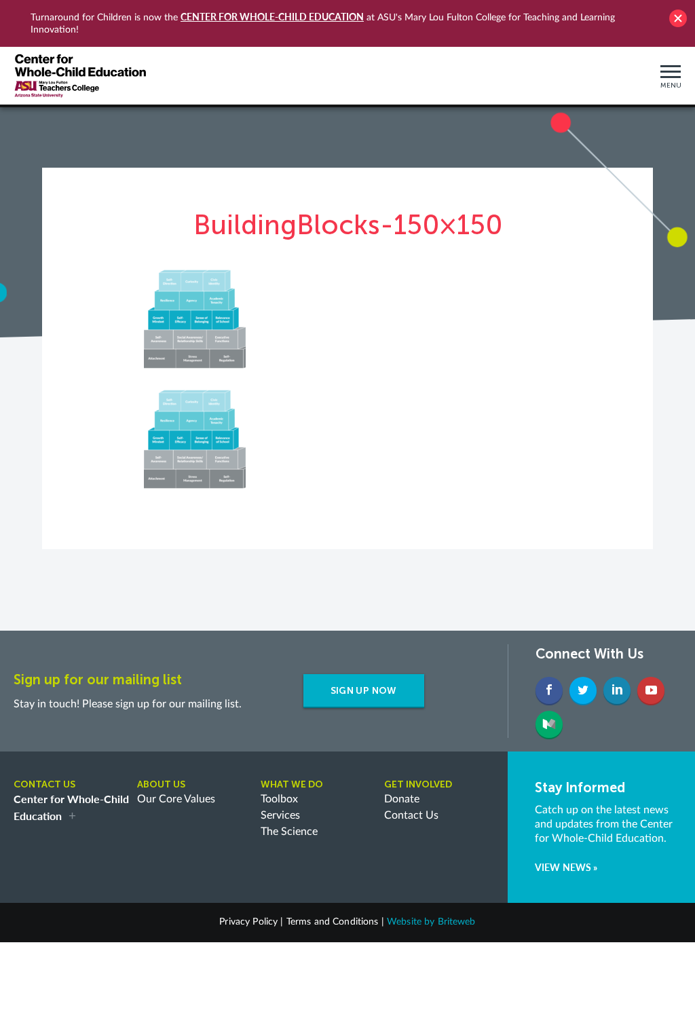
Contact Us (411, 815)
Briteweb (457, 922)
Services (280, 815)
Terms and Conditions (332, 922)
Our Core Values (176, 799)
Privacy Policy (248, 922)
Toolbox (279, 799)
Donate (401, 799)
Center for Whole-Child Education (272, 16)
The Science (289, 831)
